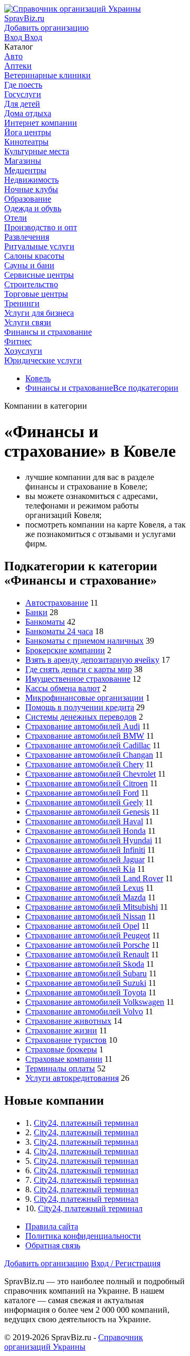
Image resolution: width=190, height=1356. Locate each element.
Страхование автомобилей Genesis (87, 811)
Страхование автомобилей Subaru (86, 973)
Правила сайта (51, 1226)
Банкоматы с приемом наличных (84, 640)
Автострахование (56, 602)
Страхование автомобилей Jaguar (85, 859)
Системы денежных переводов (81, 716)
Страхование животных (68, 1020)
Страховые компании (63, 1058)
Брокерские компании (65, 650)
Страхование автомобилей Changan (89, 754)
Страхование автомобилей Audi (82, 726)
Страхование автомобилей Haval (84, 821)
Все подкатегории (145, 387)
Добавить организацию (46, 1263)
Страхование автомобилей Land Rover (94, 878)
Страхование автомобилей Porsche (87, 944)
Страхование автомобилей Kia (80, 868)
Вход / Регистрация (125, 1263)
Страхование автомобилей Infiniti (85, 849)
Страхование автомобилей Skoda (84, 963)
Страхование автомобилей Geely (84, 802)
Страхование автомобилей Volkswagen (94, 1001)
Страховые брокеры (61, 1049)
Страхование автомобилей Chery (84, 764)
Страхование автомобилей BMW (84, 735)
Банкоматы (45, 621)
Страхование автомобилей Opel (82, 925)
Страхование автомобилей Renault (87, 954)
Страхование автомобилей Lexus (84, 887)
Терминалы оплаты (60, 1068)
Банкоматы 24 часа (59, 631)
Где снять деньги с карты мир (78, 669)
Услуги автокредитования (72, 1078)
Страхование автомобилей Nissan (85, 916)
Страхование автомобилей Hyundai (88, 840)
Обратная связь (52, 1245)
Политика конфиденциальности (83, 1235)
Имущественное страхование (77, 678)
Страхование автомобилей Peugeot (87, 935)
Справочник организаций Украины (73, 1342)
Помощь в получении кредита (79, 707)
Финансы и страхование (69, 387)
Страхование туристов (66, 1039)
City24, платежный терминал (86, 1122)
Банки (36, 612)
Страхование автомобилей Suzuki (85, 982)
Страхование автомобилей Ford (82, 792)
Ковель (38, 378)
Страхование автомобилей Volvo (84, 1011)
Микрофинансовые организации (84, 697)
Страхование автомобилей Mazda (85, 897)
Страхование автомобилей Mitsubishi (91, 906)
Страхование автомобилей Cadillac (87, 745)
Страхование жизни (61, 1030)
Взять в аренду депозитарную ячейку (92, 659)
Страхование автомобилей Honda (85, 830)
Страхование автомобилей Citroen (86, 783)
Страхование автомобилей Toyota (85, 992)
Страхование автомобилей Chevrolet (90, 773)
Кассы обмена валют (62, 688)
